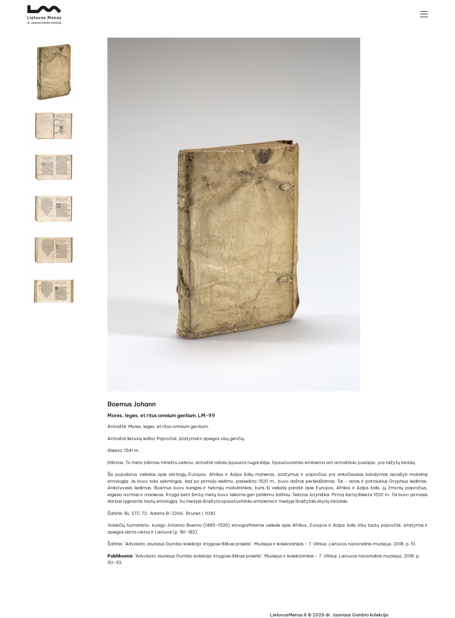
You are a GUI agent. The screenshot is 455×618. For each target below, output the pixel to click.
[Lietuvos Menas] (44, 14)
